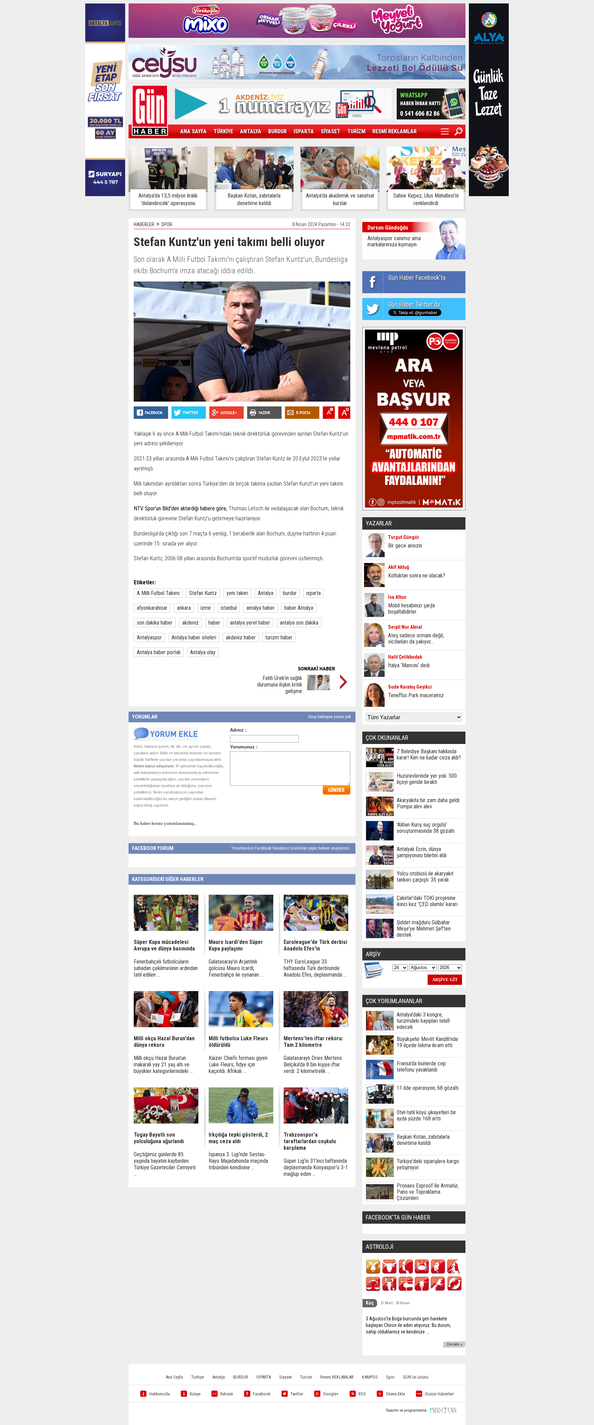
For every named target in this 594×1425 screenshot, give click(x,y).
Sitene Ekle (395, 1393)
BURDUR (277, 131)
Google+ (331, 1393)
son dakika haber (155, 622)
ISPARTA (304, 131)
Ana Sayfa (174, 1377)
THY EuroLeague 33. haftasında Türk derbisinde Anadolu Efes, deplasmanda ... (315, 968)
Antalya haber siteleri (194, 637)
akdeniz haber (241, 637)
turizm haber (279, 637)
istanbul (229, 608)
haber (214, 622)
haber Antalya (298, 608)
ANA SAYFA (193, 131)
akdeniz (190, 622)
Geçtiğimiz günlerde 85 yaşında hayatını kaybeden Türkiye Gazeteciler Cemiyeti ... (165, 1164)
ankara (184, 608)
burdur (290, 593)
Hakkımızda (159, 1393)
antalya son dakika (299, 622)
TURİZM (356, 131)
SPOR (166, 224)
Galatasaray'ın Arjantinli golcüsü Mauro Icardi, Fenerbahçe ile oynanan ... (236, 968)
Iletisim (226, 1393)
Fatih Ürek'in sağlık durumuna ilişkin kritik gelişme (279, 684)
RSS (362, 1393)
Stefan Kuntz (203, 593)
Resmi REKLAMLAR (337, 1377)
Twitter (296, 1393)
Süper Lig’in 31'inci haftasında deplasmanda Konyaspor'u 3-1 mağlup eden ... (316, 1167)
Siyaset (285, 1377)
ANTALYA (250, 131)
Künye (195, 1393)
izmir (205, 608)
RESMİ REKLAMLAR (394, 131)
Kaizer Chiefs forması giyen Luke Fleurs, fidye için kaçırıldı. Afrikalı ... (238, 1064)
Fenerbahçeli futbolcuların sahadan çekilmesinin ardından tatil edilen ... (166, 968)
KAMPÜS (370, 1377)
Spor (390, 1377)
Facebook (262, 1393)
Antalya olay (203, 652)
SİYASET (330, 131)
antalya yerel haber (250, 622)
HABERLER (144, 224)
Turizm (306, 1377)
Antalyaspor (149, 637)
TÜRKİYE (223, 131)
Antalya (265, 593)
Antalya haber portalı (158, 652)
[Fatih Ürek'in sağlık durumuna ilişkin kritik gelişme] (318, 688)
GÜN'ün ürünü (415, 1377)
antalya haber (260, 608)
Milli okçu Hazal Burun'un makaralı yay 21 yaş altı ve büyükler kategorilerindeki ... (163, 1064)
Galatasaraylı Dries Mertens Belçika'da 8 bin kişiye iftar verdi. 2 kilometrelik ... (313, 1064)
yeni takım (237, 593)
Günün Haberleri (439, 1393)
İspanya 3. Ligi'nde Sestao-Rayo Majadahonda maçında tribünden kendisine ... (238, 1161)
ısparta (313, 593)
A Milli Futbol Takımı (158, 593)
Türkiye (197, 1377)
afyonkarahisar (152, 608)
